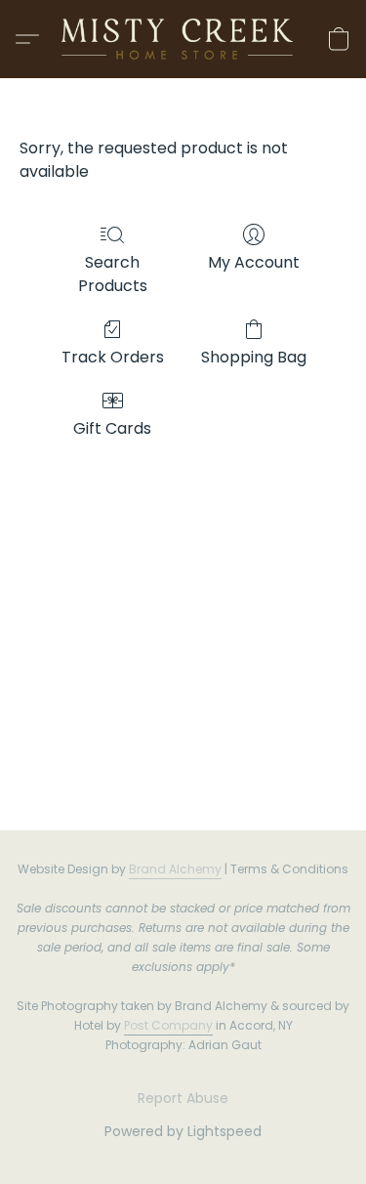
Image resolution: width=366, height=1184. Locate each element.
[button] (183, 39)
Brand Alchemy (175, 869)
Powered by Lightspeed (183, 1131)
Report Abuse (183, 1098)
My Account (254, 262)
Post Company (168, 1025)
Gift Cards (112, 428)
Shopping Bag (253, 357)
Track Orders (112, 357)
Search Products (112, 274)
